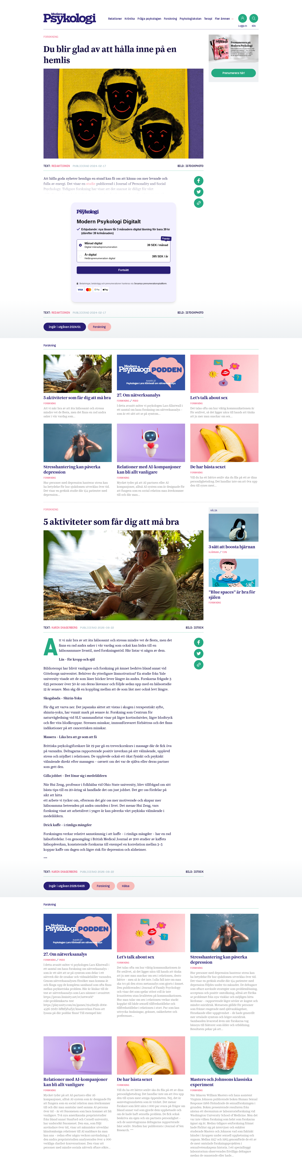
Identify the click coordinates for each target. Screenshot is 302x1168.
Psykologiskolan (191, 18)
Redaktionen (61, 166)
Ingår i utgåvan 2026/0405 (67, 886)
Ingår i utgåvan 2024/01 (65, 327)
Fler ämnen (222, 18)
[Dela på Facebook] (198, 180)
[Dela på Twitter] (198, 192)
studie (90, 184)
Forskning (170, 18)
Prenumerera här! (233, 73)
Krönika (130, 18)
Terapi (208, 18)
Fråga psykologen (149, 18)
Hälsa (125, 886)
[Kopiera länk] (198, 203)
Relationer (115, 18)
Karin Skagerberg (64, 627)
